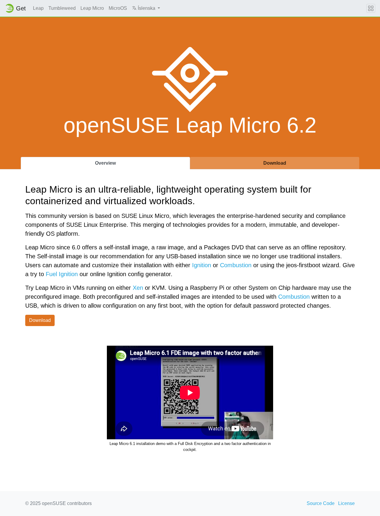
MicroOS (118, 8)
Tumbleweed (62, 8)
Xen (138, 287)
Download (40, 320)
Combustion (235, 265)
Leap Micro (92, 8)
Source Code (321, 503)
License (346, 503)
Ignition (201, 265)
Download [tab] (274, 163)
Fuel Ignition (62, 274)
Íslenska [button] (146, 8)
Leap (38, 8)
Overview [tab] (105, 163)
